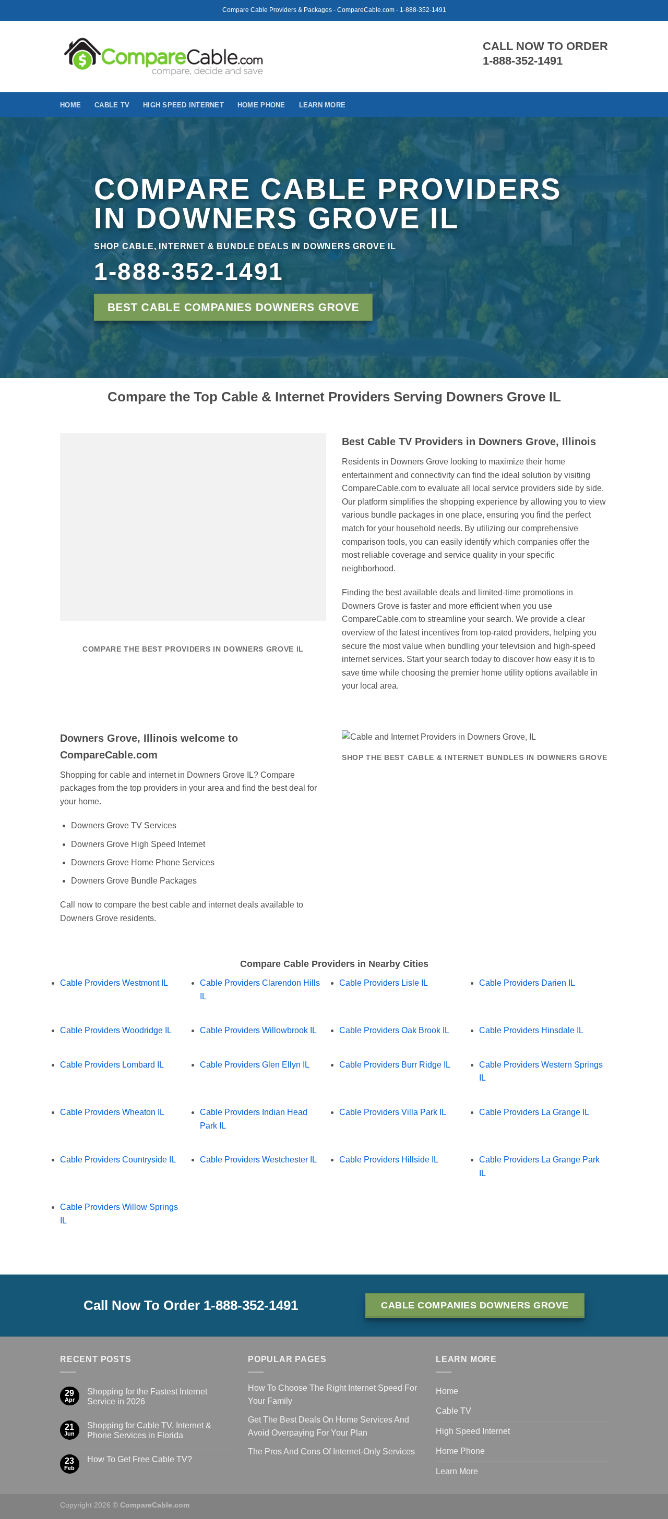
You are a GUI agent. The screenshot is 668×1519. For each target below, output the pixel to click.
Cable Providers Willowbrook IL (258, 1030)
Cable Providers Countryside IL (118, 1159)
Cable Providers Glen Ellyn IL (254, 1064)
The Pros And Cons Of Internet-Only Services (331, 1451)
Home (70, 105)
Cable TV (111, 105)
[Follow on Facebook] (601, 104)
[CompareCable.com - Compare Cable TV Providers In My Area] (163, 56)
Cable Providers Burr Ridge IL (394, 1064)
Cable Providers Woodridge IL (116, 1030)
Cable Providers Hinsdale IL (531, 1030)
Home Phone (261, 105)
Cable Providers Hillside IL (388, 1159)
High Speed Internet (183, 105)
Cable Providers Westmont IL (114, 982)
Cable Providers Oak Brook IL (394, 1030)
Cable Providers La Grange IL (534, 1112)
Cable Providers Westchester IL (258, 1159)
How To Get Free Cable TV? (139, 1459)
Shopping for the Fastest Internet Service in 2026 (147, 1396)
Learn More (322, 105)
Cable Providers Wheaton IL (112, 1112)
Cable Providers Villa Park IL (392, 1112)
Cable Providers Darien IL (527, 982)
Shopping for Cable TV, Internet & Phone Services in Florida (149, 1430)
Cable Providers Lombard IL (112, 1064)
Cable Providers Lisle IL (383, 982)
